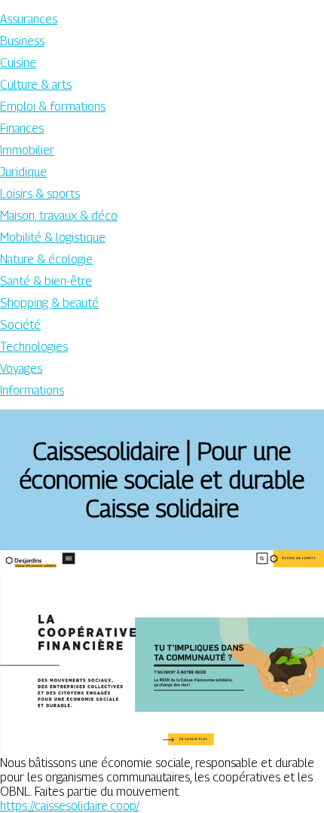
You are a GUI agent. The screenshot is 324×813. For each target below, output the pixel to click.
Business (22, 41)
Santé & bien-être (46, 281)
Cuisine (18, 63)
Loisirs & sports (40, 194)
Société (20, 325)
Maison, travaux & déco (59, 216)
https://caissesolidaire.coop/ (69, 806)
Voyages (21, 368)
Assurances (28, 19)
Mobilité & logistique (52, 237)
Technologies (34, 347)
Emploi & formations (52, 106)
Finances (22, 128)
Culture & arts (36, 85)
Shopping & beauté (49, 303)
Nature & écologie (46, 259)
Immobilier (27, 150)
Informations (32, 390)
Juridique (23, 172)
